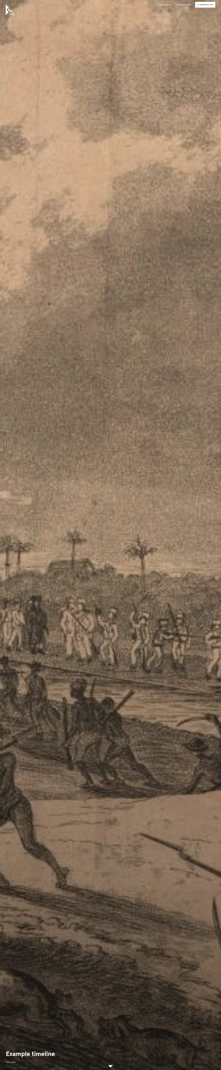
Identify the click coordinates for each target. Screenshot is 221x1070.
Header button (206, 5)
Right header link (184, 5)
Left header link (165, 5)
